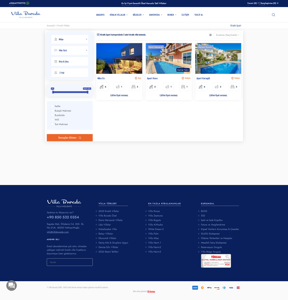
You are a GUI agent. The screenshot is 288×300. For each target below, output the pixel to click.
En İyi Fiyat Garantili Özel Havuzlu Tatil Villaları (144, 3)
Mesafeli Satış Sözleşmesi (213, 242)
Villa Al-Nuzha (155, 224)
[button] (69, 72)
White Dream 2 (156, 229)
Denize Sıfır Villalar (108, 247)
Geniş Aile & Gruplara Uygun (113, 242)
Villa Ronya (154, 211)
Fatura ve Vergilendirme (213, 224)
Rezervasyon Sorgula (211, 247)
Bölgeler (137, 14)
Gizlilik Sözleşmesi (210, 233)
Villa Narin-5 (154, 251)
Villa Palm (153, 233)
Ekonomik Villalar (107, 238)
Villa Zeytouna (155, 215)
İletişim (185, 14)
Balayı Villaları (106, 233)
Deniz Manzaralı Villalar (111, 220)
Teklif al (198, 14)
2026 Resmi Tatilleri (108, 251)
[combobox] (69, 39)
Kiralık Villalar (118, 14)
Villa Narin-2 (154, 247)
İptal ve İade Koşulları (212, 220)
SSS (203, 215)
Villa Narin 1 (154, 242)
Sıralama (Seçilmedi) (226, 35)
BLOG (204, 211)
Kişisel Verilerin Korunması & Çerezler (220, 229)
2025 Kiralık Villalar (109, 211)
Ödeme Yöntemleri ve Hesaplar (216, 238)
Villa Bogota (154, 220)
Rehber (170, 14)
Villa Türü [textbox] (63, 50)
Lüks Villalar (105, 224)
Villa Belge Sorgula (211, 251)
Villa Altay (153, 238)
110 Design (151, 291)
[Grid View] (98, 34)
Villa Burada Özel (108, 215)
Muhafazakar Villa (108, 229)
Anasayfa (100, 14)
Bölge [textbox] (61, 39)
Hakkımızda (154, 14)
